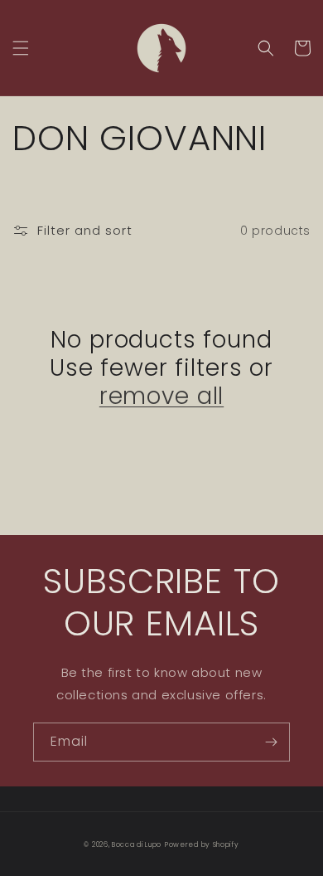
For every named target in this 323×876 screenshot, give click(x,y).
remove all (161, 396)
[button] (20, 48)
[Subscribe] (271, 742)
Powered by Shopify (202, 844)
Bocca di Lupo (137, 844)
